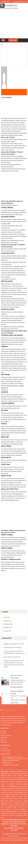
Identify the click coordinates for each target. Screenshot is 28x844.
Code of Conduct (5, 840)
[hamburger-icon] (3, 40)
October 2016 (8, 627)
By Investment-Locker (5, 92)
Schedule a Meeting (16, 687)
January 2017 (7, 620)
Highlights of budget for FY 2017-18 (14, 644)
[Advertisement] (14, 23)
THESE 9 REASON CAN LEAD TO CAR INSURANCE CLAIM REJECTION (14, 652)
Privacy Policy (16, 838)
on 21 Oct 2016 (4, 90)
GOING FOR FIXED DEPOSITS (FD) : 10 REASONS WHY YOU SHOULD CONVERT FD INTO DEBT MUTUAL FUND (14, 664)
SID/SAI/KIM (24, 838)
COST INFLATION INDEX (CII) (12, 657)
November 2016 (8, 624)
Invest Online (14, 702)
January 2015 (7, 631)
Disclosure (9, 838)
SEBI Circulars (14, 840)
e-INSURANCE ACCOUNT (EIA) (12, 647)
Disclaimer (3, 838)
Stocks (3, 94)
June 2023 (7, 617)
